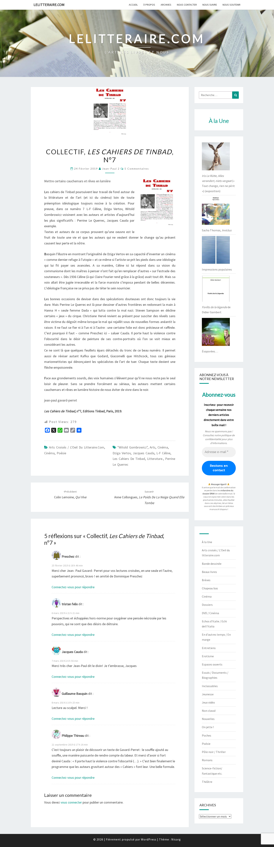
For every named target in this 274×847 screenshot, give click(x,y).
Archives (166, 4)
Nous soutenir (231, 4)
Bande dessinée (211, 563)
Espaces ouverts (212, 664)
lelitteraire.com (49, 4)
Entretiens (209, 648)
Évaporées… (210, 351)
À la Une (207, 542)
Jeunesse (208, 694)
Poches (206, 735)
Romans (207, 760)
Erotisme (208, 656)
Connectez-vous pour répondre (73, 587)
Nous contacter (187, 4)
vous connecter (71, 802)
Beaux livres (209, 572)
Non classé (209, 710)
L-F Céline (163, 453)
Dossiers (207, 605)
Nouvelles (208, 719)
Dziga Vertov (122, 453)
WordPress (148, 839)
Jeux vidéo (208, 702)
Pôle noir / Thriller (214, 752)
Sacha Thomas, (217, 230)
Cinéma (49, 453)
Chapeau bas (210, 588)
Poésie (61, 453)
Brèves (206, 580)
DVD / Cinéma (210, 613)
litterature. (155, 459)
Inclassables (210, 686)
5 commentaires (137, 168)
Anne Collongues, (149, 497)
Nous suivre (209, 4)
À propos (149, 4)
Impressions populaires (217, 269)
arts (152, 447)
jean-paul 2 (111, 168)
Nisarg (176, 839)
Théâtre (207, 782)
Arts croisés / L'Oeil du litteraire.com (76, 447)
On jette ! (208, 727)
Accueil (133, 4)
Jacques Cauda (143, 453)
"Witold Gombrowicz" (132, 447)
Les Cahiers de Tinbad (129, 459)
